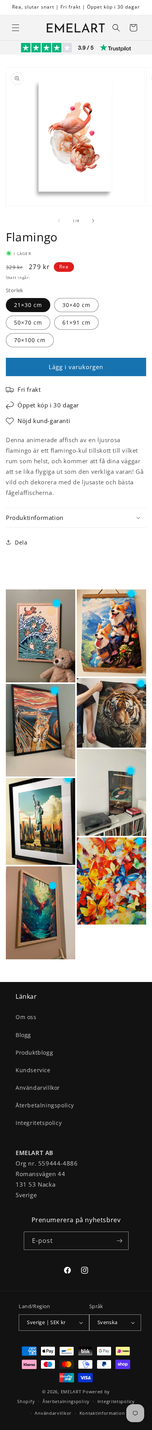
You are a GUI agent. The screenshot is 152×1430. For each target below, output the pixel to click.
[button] (15, 27)
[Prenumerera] (119, 1241)
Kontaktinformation (102, 1413)
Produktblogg (34, 1052)
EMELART (71, 1391)
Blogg (23, 1035)
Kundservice (33, 1070)
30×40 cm (76, 305)
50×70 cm (28, 322)
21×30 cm (28, 305)
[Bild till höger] (93, 220)
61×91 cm (76, 322)
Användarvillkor (38, 1087)
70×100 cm (30, 340)
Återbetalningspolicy (45, 1105)
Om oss (26, 1017)
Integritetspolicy (39, 1123)
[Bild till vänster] (58, 220)
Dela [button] (21, 542)
